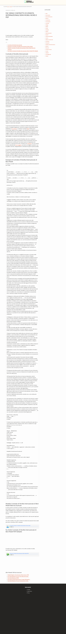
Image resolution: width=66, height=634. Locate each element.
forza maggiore (18, 145)
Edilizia (47, 31)
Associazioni (48, 15)
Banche (47, 18)
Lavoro (47, 38)
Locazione (47, 41)
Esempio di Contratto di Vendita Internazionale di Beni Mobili (20, 46)
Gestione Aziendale (49, 36)
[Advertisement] (22, 27)
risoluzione (29, 143)
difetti (28, 128)
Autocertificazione (49, 16)
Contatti (28, 589)
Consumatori (48, 21)
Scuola (47, 51)
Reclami (47, 46)
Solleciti (47, 52)
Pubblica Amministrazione (50, 44)
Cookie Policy (29, 591)
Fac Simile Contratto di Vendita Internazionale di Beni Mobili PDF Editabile (23, 51)
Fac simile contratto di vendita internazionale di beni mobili (20, 525)
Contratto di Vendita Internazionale (15, 45)
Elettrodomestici (49, 33)
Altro (46, 13)
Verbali (47, 56)
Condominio (48, 20)
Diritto (47, 28)
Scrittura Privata (49, 49)
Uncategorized (48, 54)
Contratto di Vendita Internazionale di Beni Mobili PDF (19, 553)
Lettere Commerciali (49, 39)
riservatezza (14, 128)
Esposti (47, 34)
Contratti (47, 23)
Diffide (47, 26)
